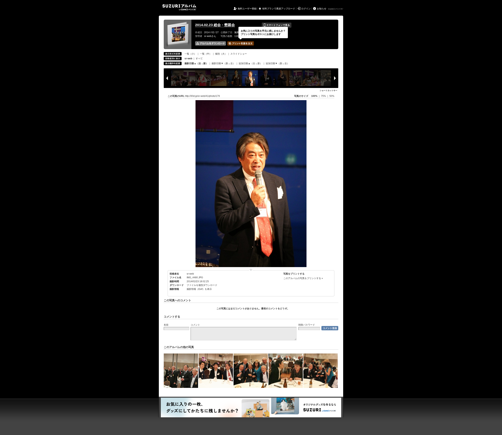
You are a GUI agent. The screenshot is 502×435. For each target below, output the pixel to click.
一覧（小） (190, 53)
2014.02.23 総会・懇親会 (215, 25)
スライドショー (238, 53)
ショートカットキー (328, 90)
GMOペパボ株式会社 (336, 9)
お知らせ (321, 8)
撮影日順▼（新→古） (223, 63)
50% (331, 96)
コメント (195, 324)
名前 (166, 324)
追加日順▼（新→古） (277, 63)
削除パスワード (306, 324)
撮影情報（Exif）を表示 (199, 289)
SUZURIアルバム (179, 7)
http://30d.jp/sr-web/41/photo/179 (202, 96)
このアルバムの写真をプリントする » (303, 278)
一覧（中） (206, 53)
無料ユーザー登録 (247, 8)
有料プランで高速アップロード (278, 8)
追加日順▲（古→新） (250, 63)
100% (314, 96)
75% (323, 96)
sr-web (190, 273)
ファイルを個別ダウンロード (202, 285)
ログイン (306, 8)
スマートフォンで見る (276, 25)
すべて (199, 58)
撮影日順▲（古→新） (196, 63)
